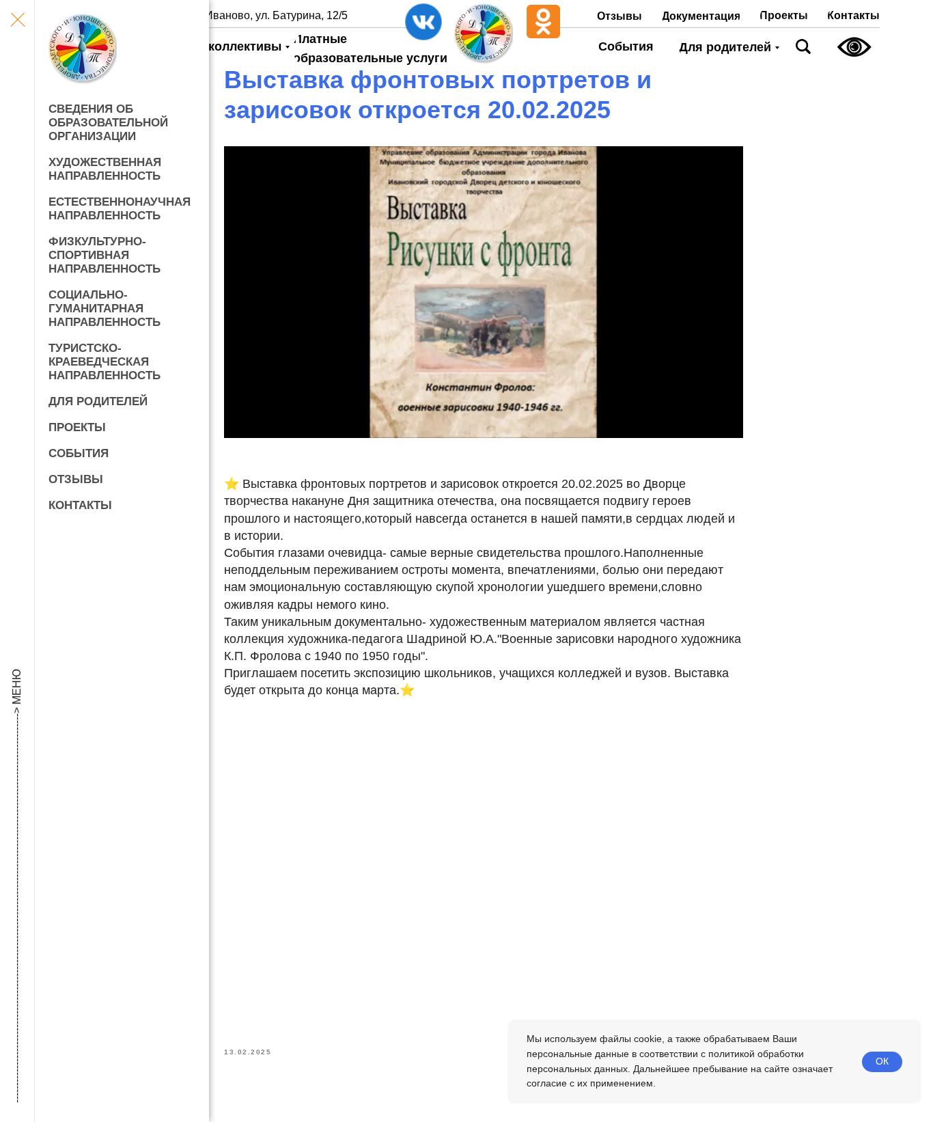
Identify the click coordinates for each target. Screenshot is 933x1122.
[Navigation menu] (17, 20)
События (78, 453)
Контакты (80, 505)
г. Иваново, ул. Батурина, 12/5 (272, 15)
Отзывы (75, 479)
